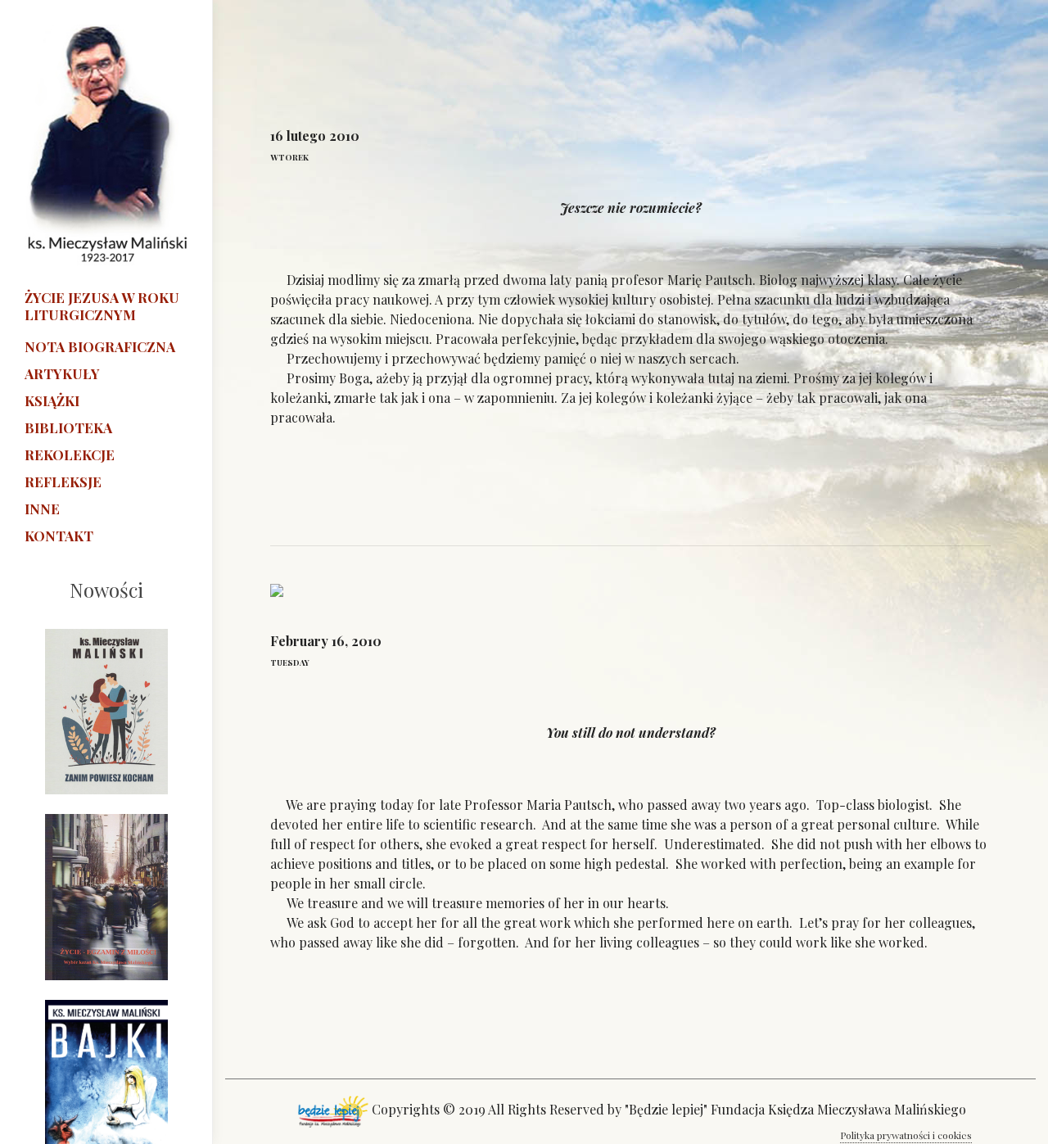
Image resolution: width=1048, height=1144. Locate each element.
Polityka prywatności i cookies (906, 1135)
